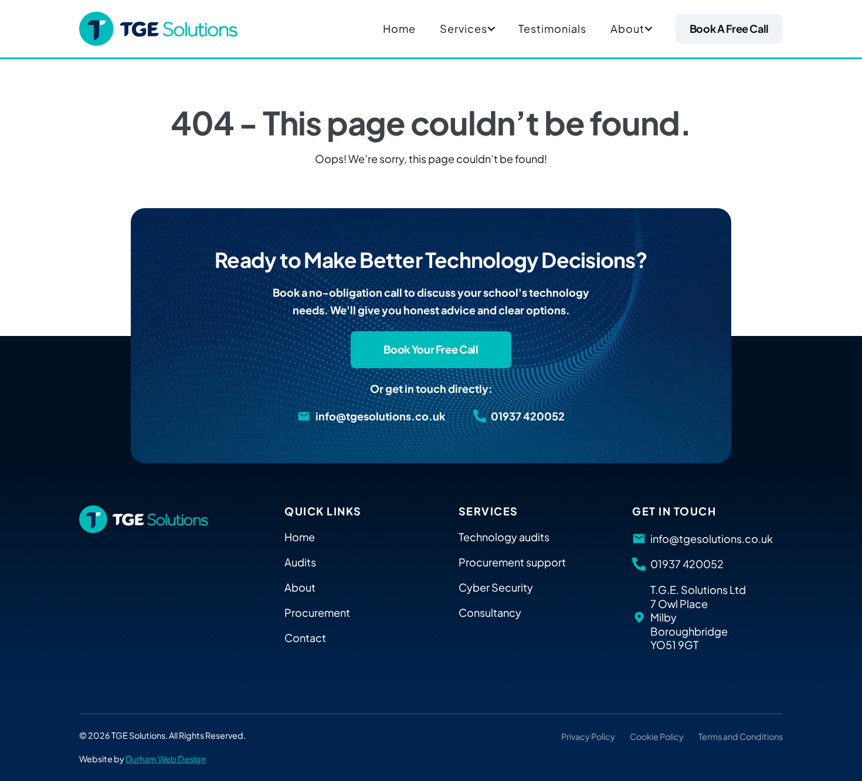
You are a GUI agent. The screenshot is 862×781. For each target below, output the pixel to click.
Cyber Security (496, 587)
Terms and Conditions (740, 736)
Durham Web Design (165, 758)
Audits (300, 562)
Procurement (317, 612)
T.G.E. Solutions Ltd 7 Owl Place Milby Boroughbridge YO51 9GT (698, 617)
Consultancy (490, 612)
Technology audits (504, 537)
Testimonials (552, 28)
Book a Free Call (729, 28)
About (627, 28)
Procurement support (512, 562)
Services (463, 28)
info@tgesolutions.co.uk (380, 416)
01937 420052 (528, 416)
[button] (491, 28)
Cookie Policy (657, 736)
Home (399, 28)
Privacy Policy (588, 736)
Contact (305, 637)
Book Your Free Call (431, 349)
